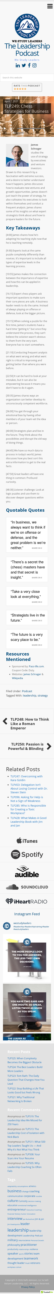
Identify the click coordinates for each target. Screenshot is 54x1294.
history (17, 1214)
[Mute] (14, 133)
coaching (34, 1191)
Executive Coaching (34, 1210)
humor (23, 1214)
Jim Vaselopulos (14, 1224)
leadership (29, 695)
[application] (27, 128)
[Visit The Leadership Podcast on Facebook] (29, 66)
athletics (32, 1186)
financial (11, 1214)
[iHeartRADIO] (27, 901)
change (25, 1191)
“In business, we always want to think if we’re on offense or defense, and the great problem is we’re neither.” (28, 534)
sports (21, 1254)
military (13, 1240)
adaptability (12, 1186)
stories (28, 1253)
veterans (35, 1263)
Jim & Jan (39, 1219)
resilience (34, 1249)
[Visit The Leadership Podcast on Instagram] (34, 66)
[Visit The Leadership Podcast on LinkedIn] (18, 66)
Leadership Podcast (33, 1235)
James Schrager (32, 674)
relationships (24, 1249)
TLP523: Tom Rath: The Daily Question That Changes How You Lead (26, 1079)
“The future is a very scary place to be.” (27, 637)
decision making (34, 1201)
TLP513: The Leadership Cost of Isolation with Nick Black (26, 1133)
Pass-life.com (36, 666)
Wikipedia (17, 678)
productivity (13, 1249)
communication (15, 1196)
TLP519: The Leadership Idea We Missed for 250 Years (25, 1120)
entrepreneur (17, 1209)
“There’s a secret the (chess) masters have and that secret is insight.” (28, 569)
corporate (29, 1196)
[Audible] (27, 871)
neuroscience (24, 1240)
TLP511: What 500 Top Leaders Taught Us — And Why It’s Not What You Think (26, 1145)
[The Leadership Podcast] (27, 40)
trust (27, 1263)
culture (13, 1201)
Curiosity (23, 1200)
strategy (43, 695)
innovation (31, 1214)
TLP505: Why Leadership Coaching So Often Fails (25, 1167)
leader (25, 1224)
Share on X (37, 548)
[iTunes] (27, 840)
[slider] (20, 133)
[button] (27, 6)
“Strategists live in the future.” (28, 617)
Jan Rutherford (28, 1219)
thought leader (16, 1263)
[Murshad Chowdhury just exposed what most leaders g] (27, 1008)
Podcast (27, 691)
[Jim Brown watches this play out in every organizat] (27, 958)
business (15, 1190)
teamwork (31, 1258)
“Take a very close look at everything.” (26, 594)
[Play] (5, 128)
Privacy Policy (28, 1287)
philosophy (14, 1245)
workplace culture (14, 1267)
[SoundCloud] (27, 886)
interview (15, 1218)
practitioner (29, 1245)
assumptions (22, 1186)
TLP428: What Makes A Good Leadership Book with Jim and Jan (28, 821)
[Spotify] (27, 854)
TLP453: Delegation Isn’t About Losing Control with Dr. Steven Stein (29, 788)
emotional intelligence (27, 1205)
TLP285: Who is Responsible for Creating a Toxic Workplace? (28, 809)
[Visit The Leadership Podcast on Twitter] (24, 66)
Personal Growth (37, 1240)
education (13, 1205)
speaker (13, 1253)
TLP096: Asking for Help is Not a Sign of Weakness (26, 799)
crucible (39, 1196)
